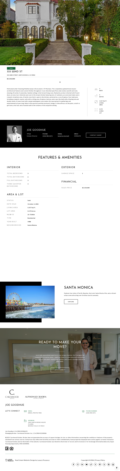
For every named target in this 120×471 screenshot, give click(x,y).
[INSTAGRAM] (77, 464)
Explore (71, 301)
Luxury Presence (43, 460)
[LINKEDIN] (82, 464)
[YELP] (104, 464)
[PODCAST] (99, 464)
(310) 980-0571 (48, 136)
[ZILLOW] (113, 464)
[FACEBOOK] (73, 464)
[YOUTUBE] (86, 464)
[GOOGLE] (108, 464)
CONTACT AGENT (96, 135)
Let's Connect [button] (60, 369)
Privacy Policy (100, 460)
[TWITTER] (95, 464)
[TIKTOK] (91, 464)
